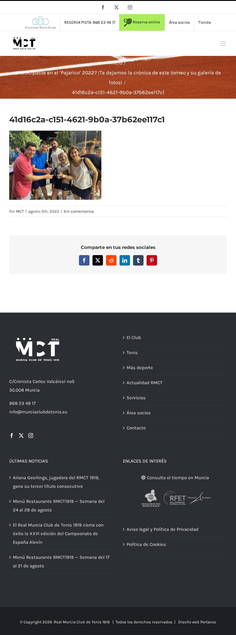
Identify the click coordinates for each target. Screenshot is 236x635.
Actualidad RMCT (145, 382)
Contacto (136, 428)
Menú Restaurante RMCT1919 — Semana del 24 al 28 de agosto (58, 506)
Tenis (132, 352)
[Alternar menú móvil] (223, 43)
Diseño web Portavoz (197, 622)
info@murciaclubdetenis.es (38, 412)
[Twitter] (21, 435)
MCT (20, 211)
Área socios (139, 413)
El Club (134, 337)
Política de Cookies (146, 544)
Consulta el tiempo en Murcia (177, 477)
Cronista (22, 381)
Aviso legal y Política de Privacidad (163, 529)
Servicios (136, 397)
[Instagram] (30, 435)
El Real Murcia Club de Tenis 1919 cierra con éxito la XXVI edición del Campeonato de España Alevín (58, 533)
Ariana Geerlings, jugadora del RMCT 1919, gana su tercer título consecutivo (56, 482)
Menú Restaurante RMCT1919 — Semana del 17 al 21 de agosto (61, 561)
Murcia (32, 390)
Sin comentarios (79, 211)
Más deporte (140, 367)
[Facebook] (11, 435)
